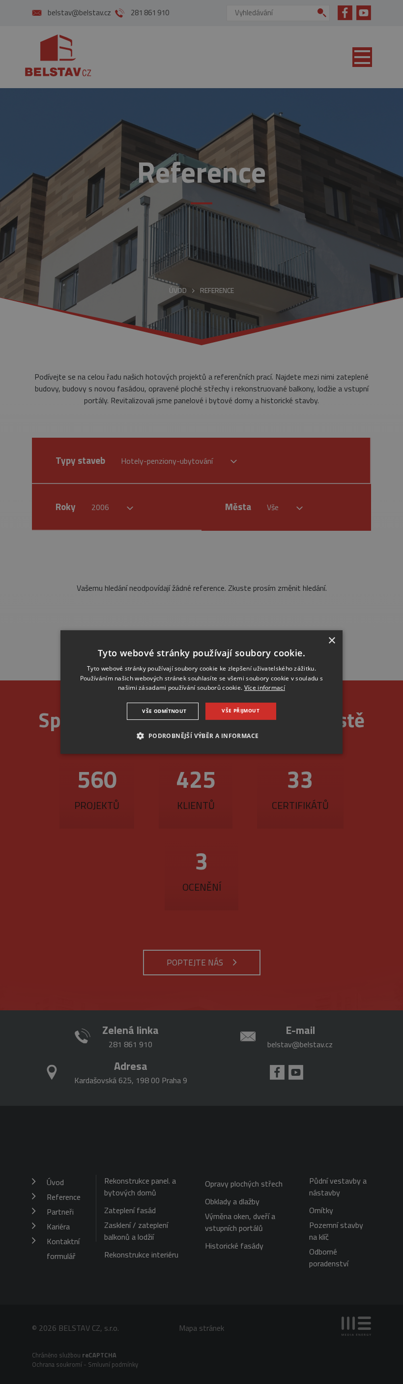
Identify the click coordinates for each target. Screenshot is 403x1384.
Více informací (264, 688)
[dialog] (201, 692)
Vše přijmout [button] (240, 710)
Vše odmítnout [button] (164, 711)
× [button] (331, 640)
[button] (201, 735)
